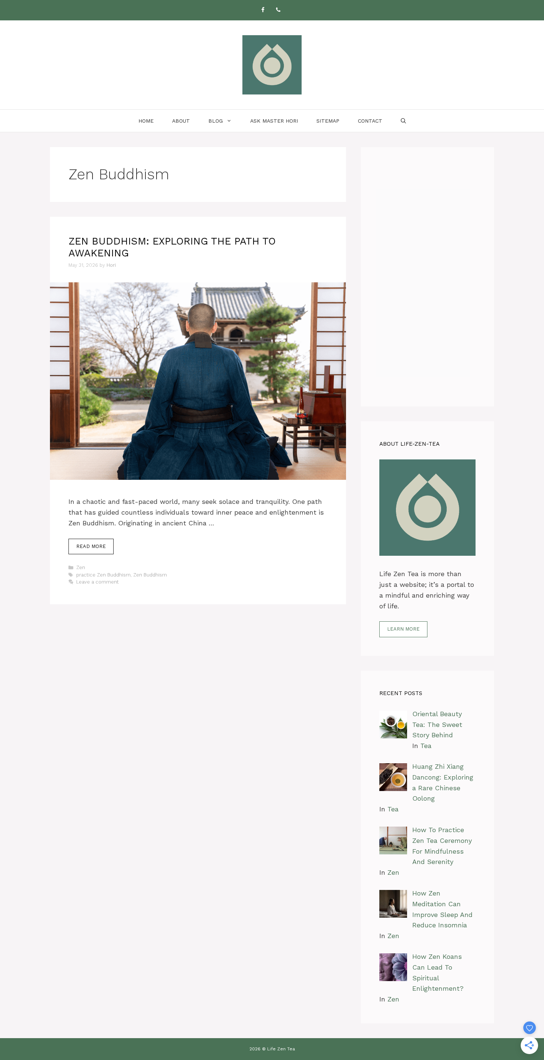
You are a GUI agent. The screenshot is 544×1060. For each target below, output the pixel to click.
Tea (425, 746)
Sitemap (327, 121)
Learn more (403, 629)
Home (146, 121)
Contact (370, 121)
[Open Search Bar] (403, 121)
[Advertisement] (427, 277)
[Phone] (278, 10)
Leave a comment (97, 582)
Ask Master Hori (274, 121)
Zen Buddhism (150, 575)
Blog (215, 121)
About (181, 121)
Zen (80, 567)
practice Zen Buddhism (103, 575)
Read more (91, 546)
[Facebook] (262, 10)
